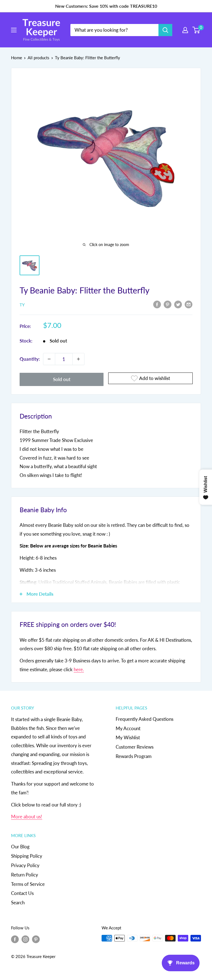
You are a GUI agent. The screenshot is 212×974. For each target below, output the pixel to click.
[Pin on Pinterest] (167, 304)
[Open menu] (14, 30)
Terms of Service (28, 884)
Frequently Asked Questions (144, 719)
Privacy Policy (25, 865)
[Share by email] (188, 304)
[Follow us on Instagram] (25, 939)
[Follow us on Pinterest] (36, 939)
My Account (128, 728)
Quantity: (30, 359)
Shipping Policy (26, 856)
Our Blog (20, 846)
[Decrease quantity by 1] (49, 359)
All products (38, 57)
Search (18, 902)
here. (79, 669)
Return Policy (24, 875)
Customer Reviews (134, 747)
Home (16, 57)
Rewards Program (134, 756)
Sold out (61, 379)
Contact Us (22, 893)
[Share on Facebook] (157, 304)
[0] (196, 30)
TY (22, 304)
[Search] (165, 30)
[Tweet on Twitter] (178, 304)
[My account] (185, 30)
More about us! (26, 816)
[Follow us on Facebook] (15, 939)
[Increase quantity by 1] (78, 359)
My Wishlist (128, 737)
